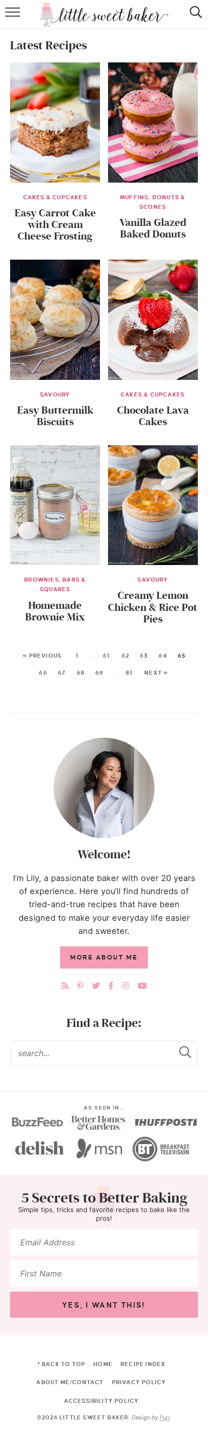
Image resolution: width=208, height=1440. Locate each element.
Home (103, 1364)
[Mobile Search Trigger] (194, 19)
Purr (165, 1417)
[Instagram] (125, 986)
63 (144, 656)
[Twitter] (96, 986)
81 (129, 673)
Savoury (55, 394)
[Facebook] (111, 986)
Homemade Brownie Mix (55, 611)
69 (99, 673)
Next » (156, 673)
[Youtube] (142, 986)
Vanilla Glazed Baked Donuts (153, 228)
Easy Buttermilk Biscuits (55, 416)
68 (81, 673)
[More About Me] (104, 788)
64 (163, 656)
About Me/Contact (69, 1382)
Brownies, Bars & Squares (55, 584)
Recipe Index (143, 1364)
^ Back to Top (61, 1364)
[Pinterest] (80, 986)
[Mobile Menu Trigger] (14, 19)
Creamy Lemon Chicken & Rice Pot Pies (152, 607)
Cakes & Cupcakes (55, 197)
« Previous (42, 656)
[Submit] (185, 1052)
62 (125, 656)
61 (106, 656)
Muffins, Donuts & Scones (152, 202)
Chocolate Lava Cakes (153, 416)
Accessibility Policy (101, 1401)
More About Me (104, 957)
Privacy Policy (139, 1382)
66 (43, 673)
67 (62, 673)
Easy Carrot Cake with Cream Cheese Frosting (55, 225)
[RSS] (65, 986)
